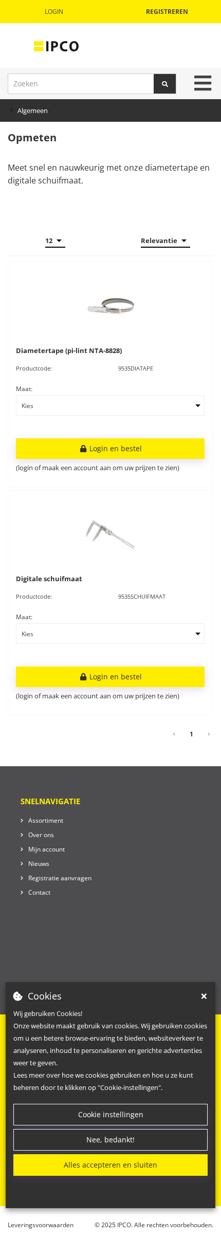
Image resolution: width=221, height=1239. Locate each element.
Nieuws (38, 863)
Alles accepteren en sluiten (110, 1165)
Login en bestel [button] (114, 448)
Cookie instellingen (110, 1114)
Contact (39, 892)
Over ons (41, 834)
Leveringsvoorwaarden (40, 1224)
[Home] (56, 46)
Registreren (167, 11)
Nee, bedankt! (110, 1139)
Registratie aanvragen (59, 878)
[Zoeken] (165, 83)
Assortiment (45, 820)
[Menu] (202, 83)
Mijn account (46, 849)
